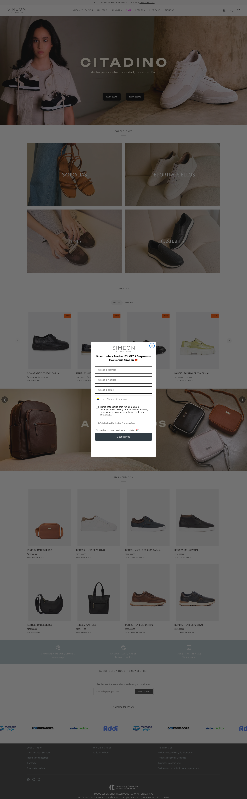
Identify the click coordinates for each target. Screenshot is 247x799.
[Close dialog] (152, 345)
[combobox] (100, 399)
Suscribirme (123, 436)
